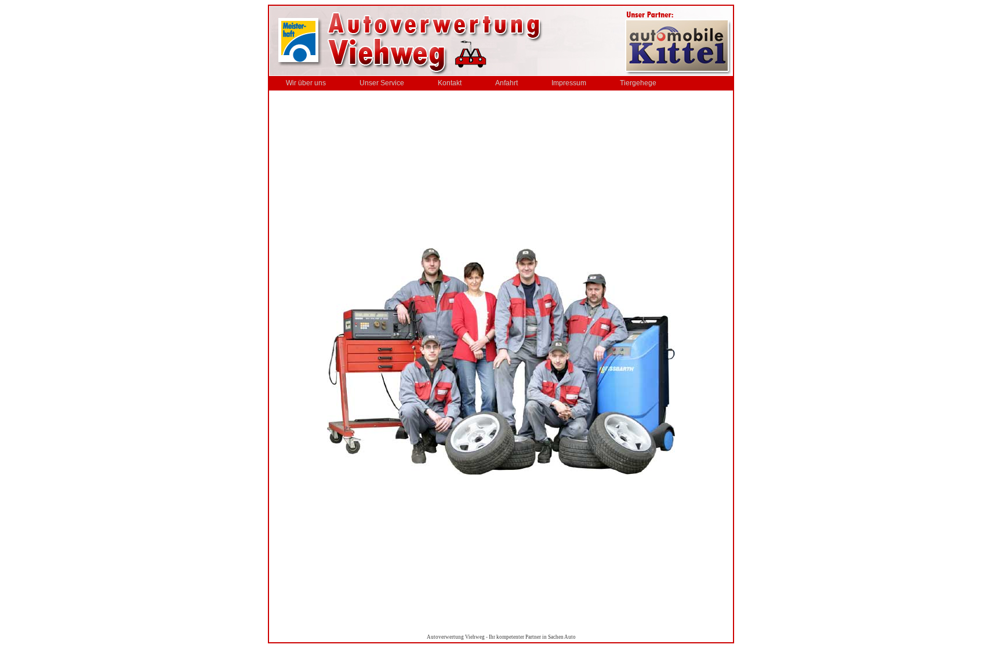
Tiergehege (638, 83)
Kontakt (450, 83)
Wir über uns (306, 83)
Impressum (568, 83)
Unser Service (382, 83)
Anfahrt (506, 83)
